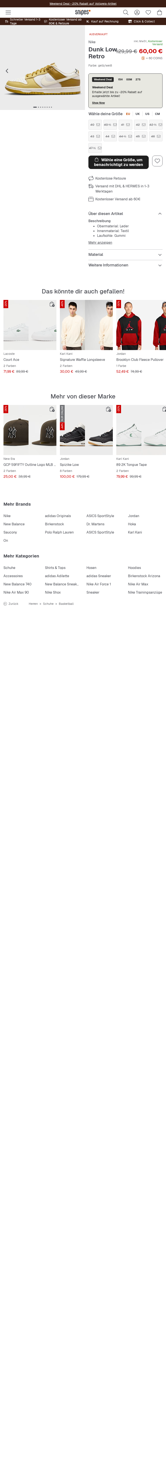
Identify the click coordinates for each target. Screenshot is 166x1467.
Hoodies (134, 567)
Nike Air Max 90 (16, 592)
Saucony (10, 532)
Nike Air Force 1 (98, 584)
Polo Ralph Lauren (59, 532)
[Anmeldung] (137, 12)
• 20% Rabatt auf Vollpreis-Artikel (93, 4)
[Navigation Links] (7, 71)
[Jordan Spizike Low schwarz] (86, 430)
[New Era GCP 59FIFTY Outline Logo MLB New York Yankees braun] (29, 430)
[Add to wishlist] (157, 161)
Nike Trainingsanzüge (145, 592)
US (147, 114)
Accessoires (13, 576)
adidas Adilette (57, 576)
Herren (33, 604)
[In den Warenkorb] (52, 304)
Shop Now (98, 102)
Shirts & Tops (55, 567)
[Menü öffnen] (8, 12)
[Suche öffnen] (126, 12)
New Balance (14, 524)
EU (128, 114)
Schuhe (9, 567)
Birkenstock (54, 524)
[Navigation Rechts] (76, 71)
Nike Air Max (138, 584)
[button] (42, 67)
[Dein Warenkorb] (159, 12)
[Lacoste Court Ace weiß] (29, 325)
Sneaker (92, 592)
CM (157, 114)
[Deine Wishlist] (148, 12)
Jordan (133, 516)
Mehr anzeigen (100, 243)
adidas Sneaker (98, 576)
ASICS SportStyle (100, 516)
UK (138, 114)
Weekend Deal (59, 4)
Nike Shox (53, 592)
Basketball (66, 604)
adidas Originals (58, 516)
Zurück (13, 604)
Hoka (132, 524)
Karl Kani (135, 532)
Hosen (91, 567)
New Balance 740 (17, 584)
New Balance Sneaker (62, 584)
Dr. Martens (95, 524)
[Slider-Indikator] (35, 107)
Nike (92, 42)
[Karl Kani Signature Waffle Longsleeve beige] (86, 325)
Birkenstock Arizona (144, 576)
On (5, 540)
